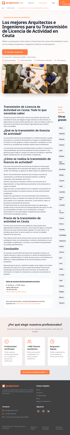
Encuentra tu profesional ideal (34, 372)
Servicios (31, 3)
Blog (53, 3)
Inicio (21, 3)
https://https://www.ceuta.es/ (16, 292)
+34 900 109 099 (10, 414)
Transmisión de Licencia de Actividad (27, 304)
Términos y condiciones (59, 428)
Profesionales (43, 3)
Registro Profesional (43, 401)
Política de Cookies (33, 428)
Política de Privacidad (45, 428)
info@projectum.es (11, 410)
